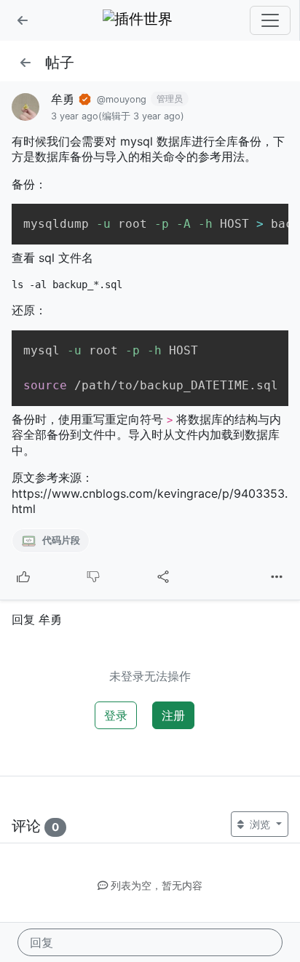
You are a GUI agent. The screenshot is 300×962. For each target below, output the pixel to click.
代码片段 (60, 540)
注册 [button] (173, 715)
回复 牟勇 (37, 619)
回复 (41, 942)
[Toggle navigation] (270, 20)
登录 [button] (115, 715)
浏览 (260, 824)
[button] (22, 20)
